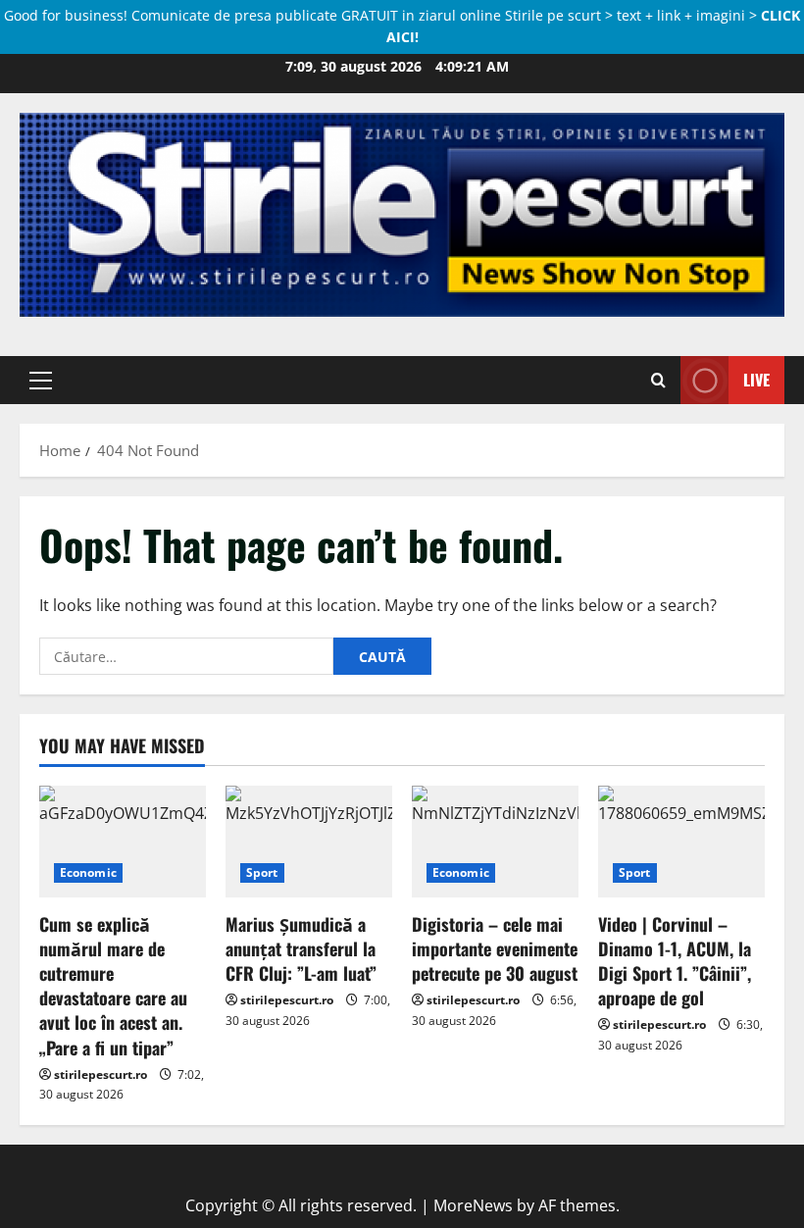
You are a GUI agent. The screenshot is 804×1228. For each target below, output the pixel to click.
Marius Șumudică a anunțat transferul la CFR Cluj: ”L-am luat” (301, 948)
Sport (262, 872)
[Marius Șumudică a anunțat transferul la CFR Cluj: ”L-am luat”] (309, 841)
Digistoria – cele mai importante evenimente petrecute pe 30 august (495, 948)
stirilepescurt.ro (100, 1074)
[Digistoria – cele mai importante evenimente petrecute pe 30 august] (495, 841)
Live (756, 378)
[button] (41, 379)
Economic (88, 872)
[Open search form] (658, 379)
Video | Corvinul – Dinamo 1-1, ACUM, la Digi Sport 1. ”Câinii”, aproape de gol (674, 961)
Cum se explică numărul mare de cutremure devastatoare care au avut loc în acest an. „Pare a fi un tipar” (113, 985)
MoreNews (473, 1205)
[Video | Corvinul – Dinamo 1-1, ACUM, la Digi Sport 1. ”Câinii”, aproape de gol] (681, 841)
